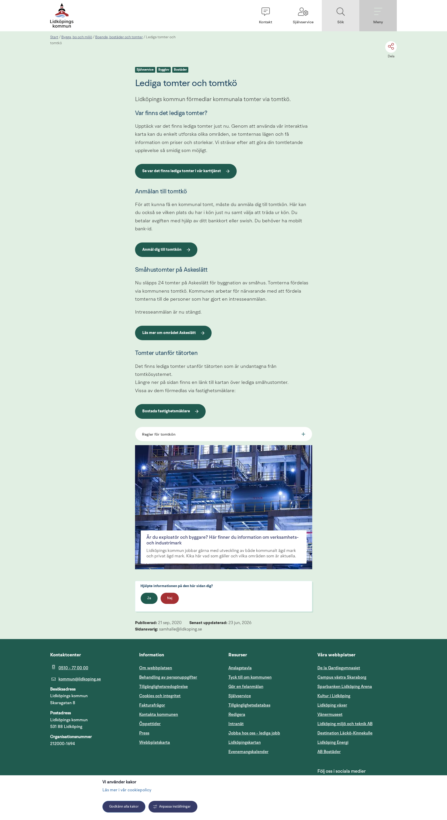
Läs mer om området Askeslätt (169, 333)
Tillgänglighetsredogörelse (163, 686)
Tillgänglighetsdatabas (268, 705)
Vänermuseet (329, 714)
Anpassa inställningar (175, 806)
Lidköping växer (332, 705)
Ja (149, 598)
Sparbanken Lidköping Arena (344, 686)
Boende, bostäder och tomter (119, 37)
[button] (265, 15)
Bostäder (180, 69)
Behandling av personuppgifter (168, 677)
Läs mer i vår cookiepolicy (126, 790)
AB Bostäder (353, 752)
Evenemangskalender (268, 752)
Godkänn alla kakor (124, 806)
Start (54, 37)
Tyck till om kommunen (268, 677)
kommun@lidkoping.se (79, 679)
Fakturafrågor (152, 705)
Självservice (145, 69)
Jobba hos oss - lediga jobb (254, 733)
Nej (169, 598)
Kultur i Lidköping (333, 696)
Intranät (260, 724)
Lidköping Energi (357, 742)
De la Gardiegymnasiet (338, 668)
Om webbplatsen (155, 668)
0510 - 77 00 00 (73, 668)
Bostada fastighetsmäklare (166, 412)
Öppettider (150, 724)
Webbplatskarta (154, 742)
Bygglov (163, 69)
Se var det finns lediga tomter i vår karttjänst (181, 171)
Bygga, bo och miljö (76, 37)
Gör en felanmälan (245, 686)
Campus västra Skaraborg (341, 677)
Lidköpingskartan (268, 742)
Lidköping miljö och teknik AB (345, 724)
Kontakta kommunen (158, 714)
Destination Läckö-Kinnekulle (357, 733)
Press (144, 733)
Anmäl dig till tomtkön (165, 250)
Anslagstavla (240, 668)
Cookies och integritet (160, 696)
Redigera (236, 714)
